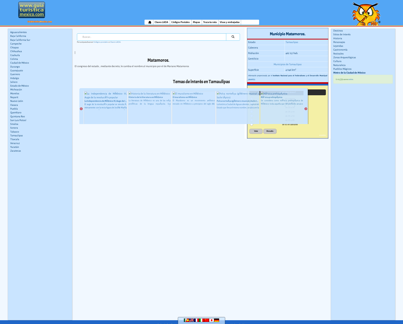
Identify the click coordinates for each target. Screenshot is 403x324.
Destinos (338, 30)
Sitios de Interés (342, 34)
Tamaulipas (16, 135)
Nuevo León (16, 101)
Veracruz (15, 143)
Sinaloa (14, 124)
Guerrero (15, 74)
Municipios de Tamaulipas (288, 64)
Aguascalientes (18, 32)
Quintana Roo (17, 116)
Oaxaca (14, 105)
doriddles (322, 135)
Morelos (14, 93)
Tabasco (14, 131)
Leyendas (338, 46)
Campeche (16, 43)
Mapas (196, 22)
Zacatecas (15, 150)
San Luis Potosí (18, 120)
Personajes (339, 42)
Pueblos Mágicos (342, 69)
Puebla (14, 108)
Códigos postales (100, 42)
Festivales (338, 53)
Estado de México (19, 85)
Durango (15, 66)
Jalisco (13, 82)
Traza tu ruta (210, 22)
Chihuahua (16, 51)
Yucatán (14, 147)
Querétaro (15, 112)
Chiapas (14, 47)
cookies (350, 79)
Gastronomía (340, 49)
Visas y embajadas (230, 22)
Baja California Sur (20, 40)
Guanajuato (16, 70)
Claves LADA (161, 22)
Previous (81, 109)
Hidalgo (14, 78)
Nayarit (14, 97)
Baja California (18, 36)
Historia (337, 38)
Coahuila (15, 55)
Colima (14, 59)
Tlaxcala (14, 139)
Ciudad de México (19, 62)
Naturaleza (339, 65)
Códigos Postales (180, 22)
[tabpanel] (105, 109)
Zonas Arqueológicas (344, 57)
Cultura (337, 61)
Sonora (14, 127)
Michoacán (16, 89)
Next (305, 109)
